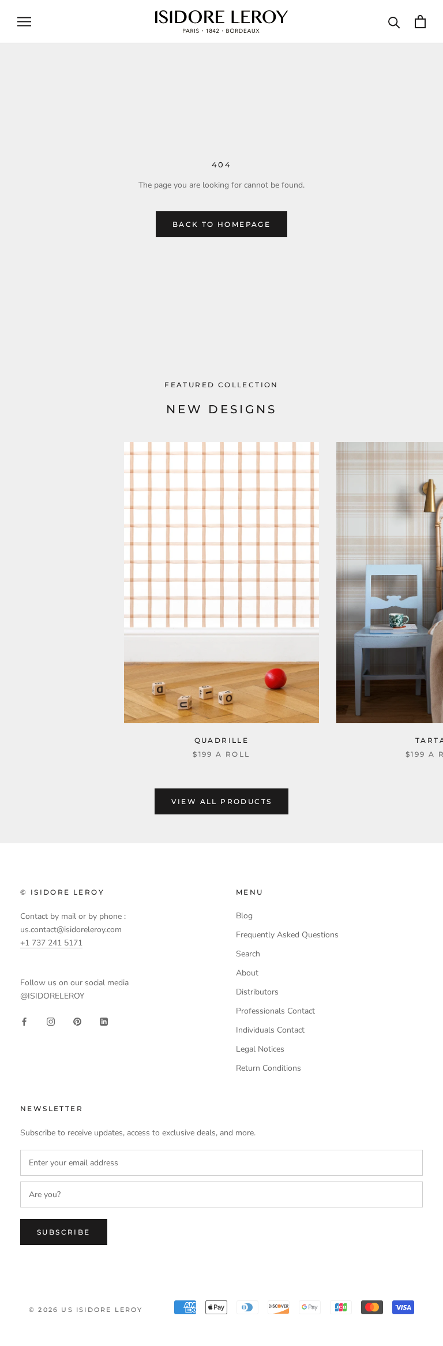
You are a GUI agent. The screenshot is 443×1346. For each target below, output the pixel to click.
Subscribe (64, 1232)
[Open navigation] (24, 22)
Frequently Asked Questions (287, 934)
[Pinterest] (77, 1020)
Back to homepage (221, 224)
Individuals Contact (270, 1030)
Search (248, 953)
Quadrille (221, 740)
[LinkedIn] (104, 1020)
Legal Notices (260, 1049)
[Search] (394, 22)
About (247, 972)
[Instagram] (51, 1020)
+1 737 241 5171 (51, 942)
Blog (244, 915)
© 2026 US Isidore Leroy (86, 1310)
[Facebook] (24, 1020)
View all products (221, 801)
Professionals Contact (275, 1010)
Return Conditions (268, 1068)
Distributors (257, 991)
